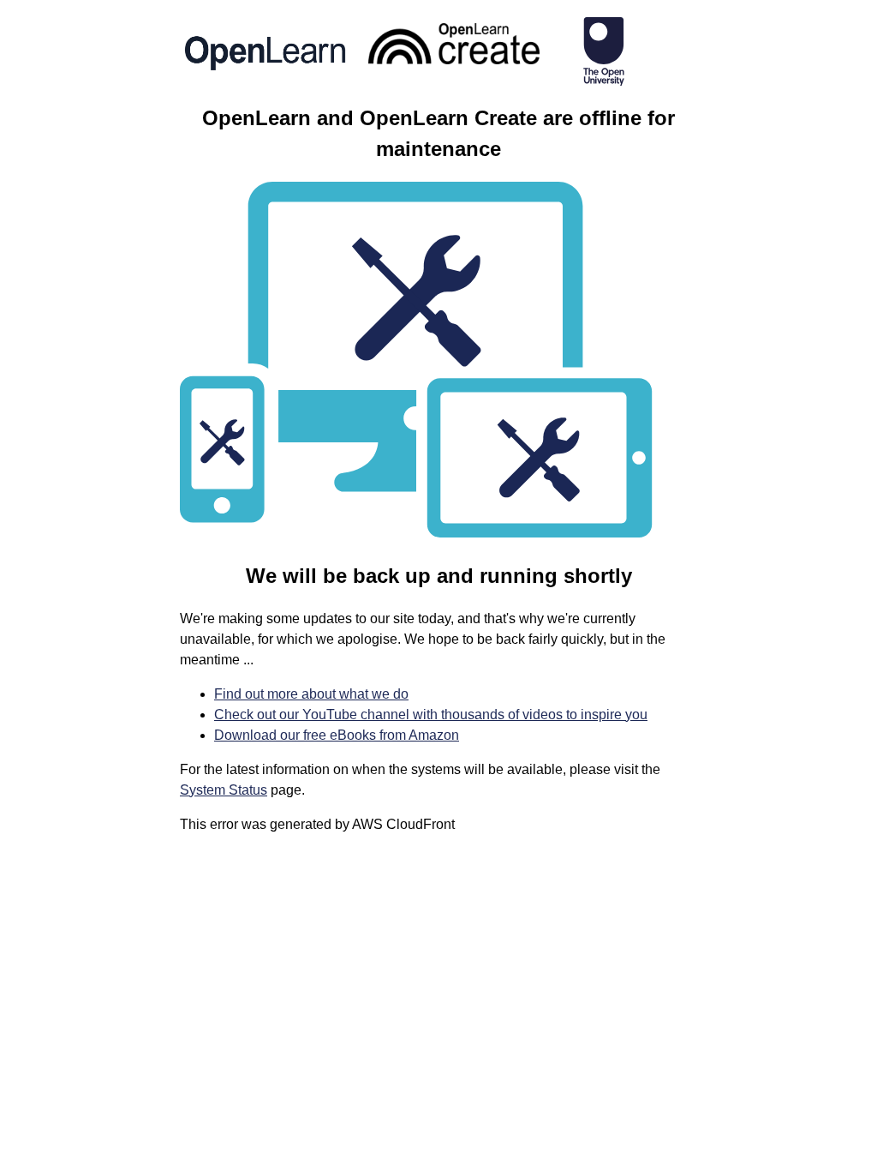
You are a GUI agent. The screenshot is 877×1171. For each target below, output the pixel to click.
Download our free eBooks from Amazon (336, 735)
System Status (223, 790)
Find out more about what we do (311, 694)
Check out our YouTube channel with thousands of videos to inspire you (430, 714)
